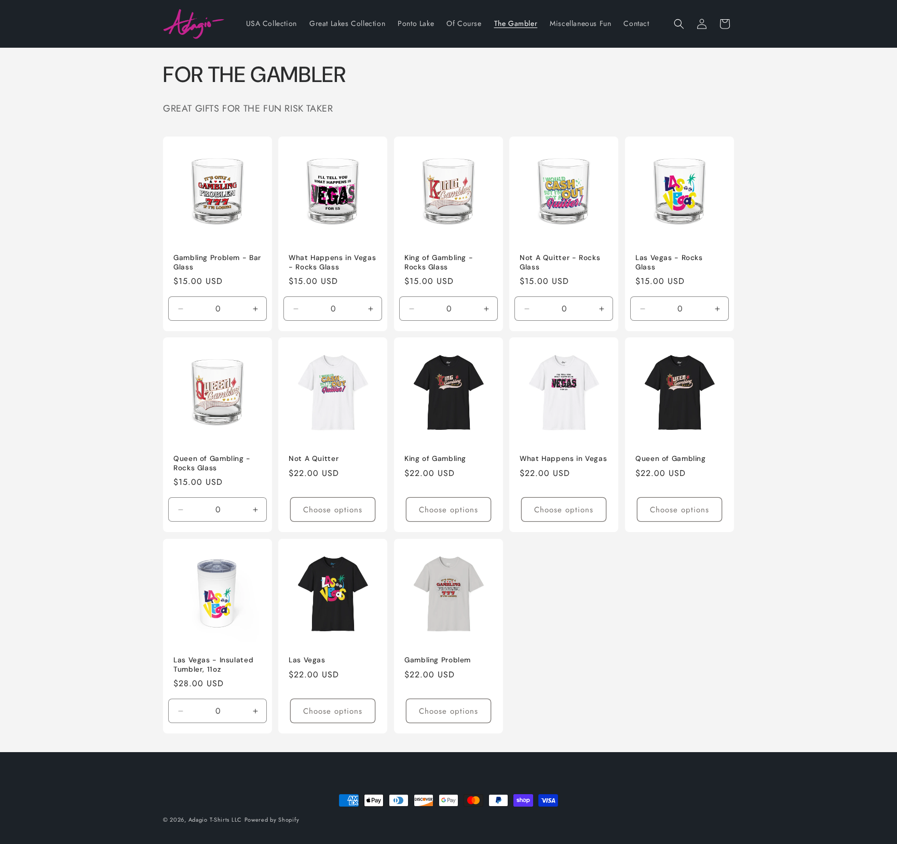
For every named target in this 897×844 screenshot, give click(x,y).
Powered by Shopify (272, 819)
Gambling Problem (437, 660)
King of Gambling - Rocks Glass (438, 262)
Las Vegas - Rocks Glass (669, 262)
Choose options (333, 509)
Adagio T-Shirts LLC (215, 819)
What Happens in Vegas (563, 459)
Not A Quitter (313, 459)
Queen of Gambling (670, 459)
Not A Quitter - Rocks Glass (560, 262)
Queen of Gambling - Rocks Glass (212, 464)
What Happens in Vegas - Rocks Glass (332, 262)
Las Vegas (307, 660)
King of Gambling (435, 459)
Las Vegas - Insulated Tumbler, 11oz (213, 665)
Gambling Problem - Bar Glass (217, 262)
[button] (679, 23)
